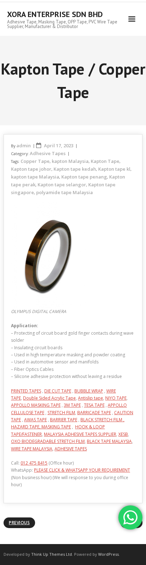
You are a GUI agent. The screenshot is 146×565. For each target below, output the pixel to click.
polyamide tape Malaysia (64, 192)
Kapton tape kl (114, 169)
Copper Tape (35, 161)
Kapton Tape (105, 161)
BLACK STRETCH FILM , (102, 420)
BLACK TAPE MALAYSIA (109, 441)
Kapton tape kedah (75, 169)
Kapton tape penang (84, 177)
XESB (123, 434)
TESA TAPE (94, 405)
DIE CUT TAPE (57, 391)
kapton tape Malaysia (35, 177)
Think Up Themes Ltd (51, 554)
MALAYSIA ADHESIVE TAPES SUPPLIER (80, 434)
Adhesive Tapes (48, 153)
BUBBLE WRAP (88, 391)
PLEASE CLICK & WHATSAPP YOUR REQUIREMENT (82, 470)
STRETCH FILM (61, 413)
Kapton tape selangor (62, 184)
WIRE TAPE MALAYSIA (31, 449)
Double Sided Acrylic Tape (49, 398)
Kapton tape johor (31, 169)
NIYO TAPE (116, 398)
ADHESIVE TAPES (71, 449)
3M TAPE (72, 405)
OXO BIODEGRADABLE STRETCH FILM (48, 441)
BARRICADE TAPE (94, 413)
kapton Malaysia (70, 161)
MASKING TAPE (56, 427)
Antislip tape (90, 398)
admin (23, 145)
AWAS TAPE (35, 420)
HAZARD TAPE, (26, 427)
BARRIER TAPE (63, 420)
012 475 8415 (34, 463)
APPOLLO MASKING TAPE (36, 405)
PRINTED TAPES (26, 391)
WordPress (108, 554)
